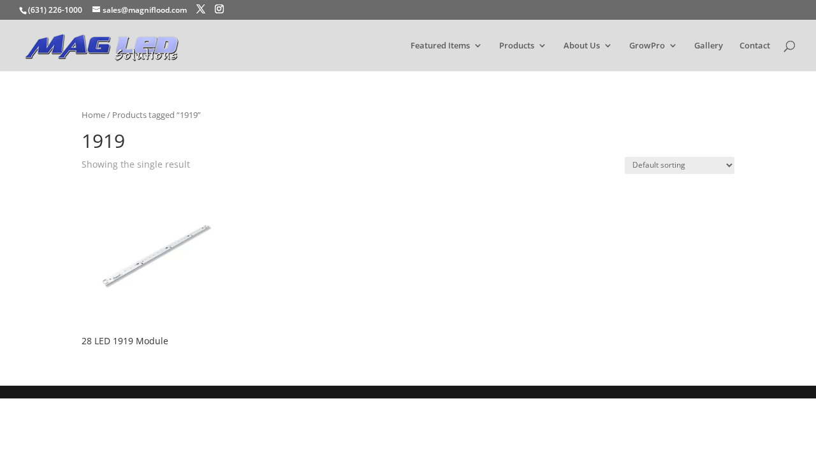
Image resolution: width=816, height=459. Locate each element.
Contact (755, 46)
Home (93, 114)
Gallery (708, 46)
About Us (582, 46)
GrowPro (647, 46)
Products (516, 46)
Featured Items (440, 46)
